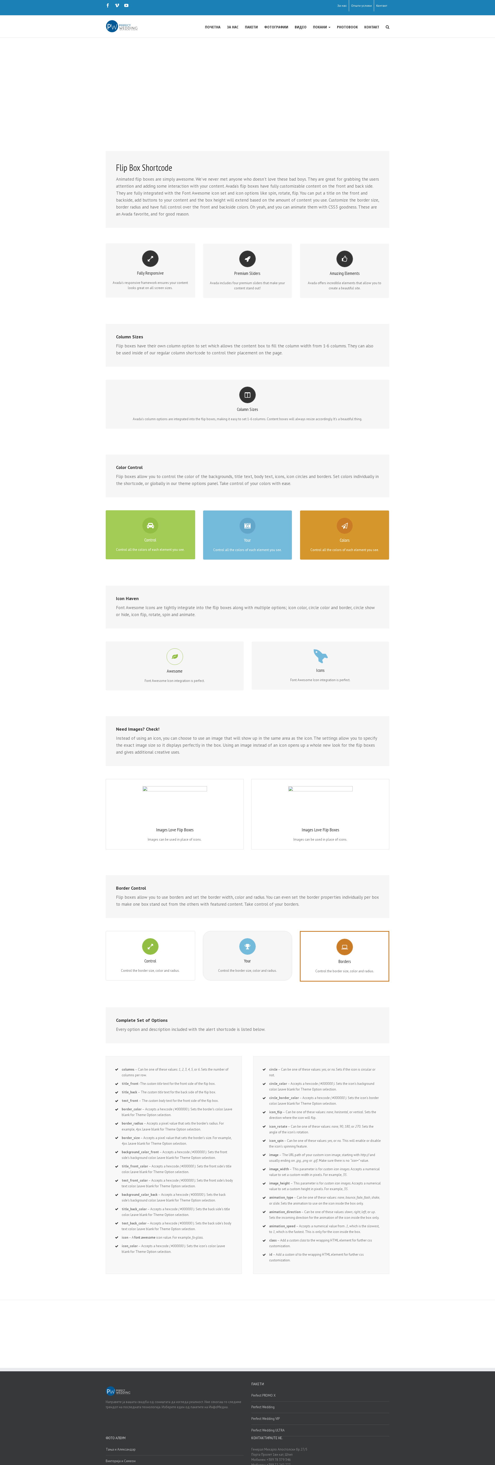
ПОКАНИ (320, 26)
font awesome (144, 1237)
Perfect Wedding (263, 1407)
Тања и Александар (121, 1449)
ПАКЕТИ (251, 26)
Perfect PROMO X (263, 1395)
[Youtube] (126, 5)
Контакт (381, 5)
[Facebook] (108, 5)
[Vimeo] (117, 5)
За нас (342, 5)
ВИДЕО (301, 26)
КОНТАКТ (371, 26)
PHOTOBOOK (347, 26)
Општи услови (361, 5)
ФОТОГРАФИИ (276, 26)
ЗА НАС (232, 26)
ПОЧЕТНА (212, 26)
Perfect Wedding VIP (265, 1418)
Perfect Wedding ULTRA (268, 1430)
